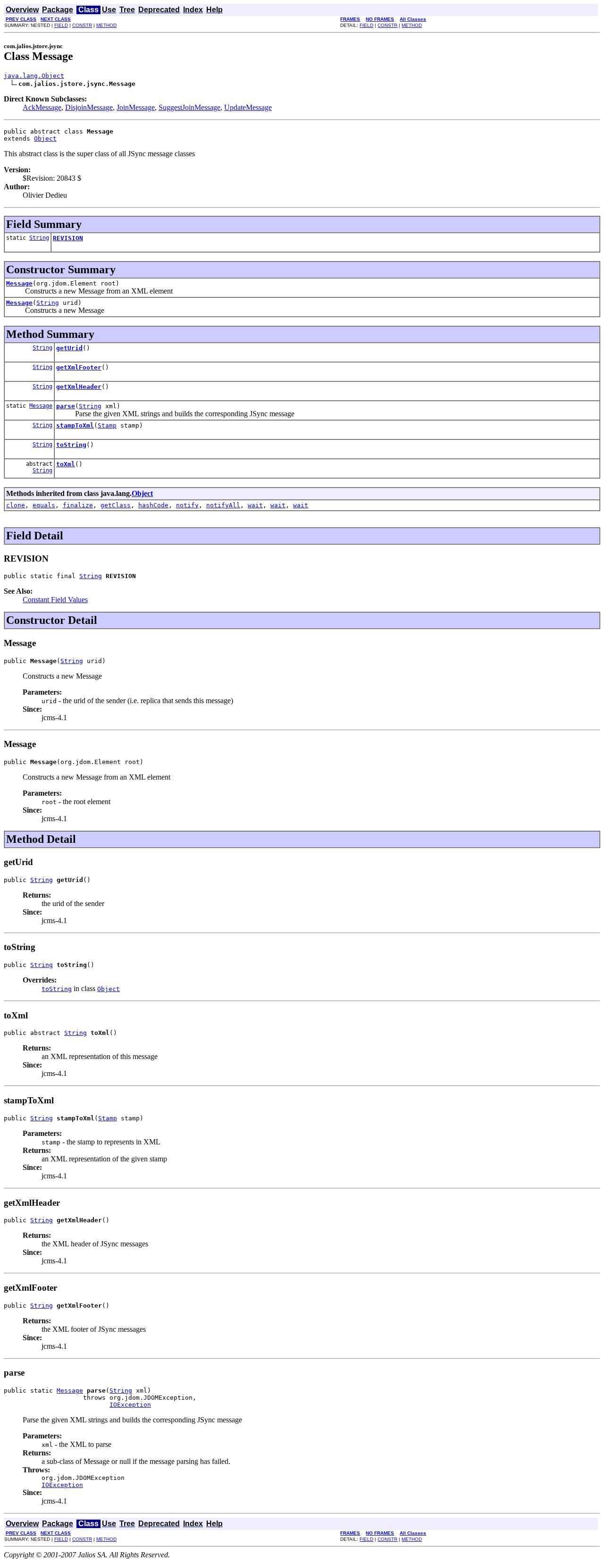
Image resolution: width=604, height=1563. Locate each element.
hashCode (153, 505)
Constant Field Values (55, 600)
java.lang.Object (34, 75)
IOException (130, 1404)
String (39, 238)
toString (71, 444)
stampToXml (75, 425)
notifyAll (223, 505)
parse (65, 406)
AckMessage (42, 107)
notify (187, 505)
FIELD (61, 25)
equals (44, 505)
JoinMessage (136, 107)
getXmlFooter (78, 367)
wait (255, 505)
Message (19, 283)
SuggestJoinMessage (189, 107)
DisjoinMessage (89, 107)
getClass (116, 505)
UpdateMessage (248, 107)
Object (45, 138)
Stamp (107, 425)
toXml (65, 464)
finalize (78, 505)
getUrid (69, 348)
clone (15, 505)
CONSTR (82, 25)
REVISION (68, 238)
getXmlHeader (78, 386)
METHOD (106, 25)
